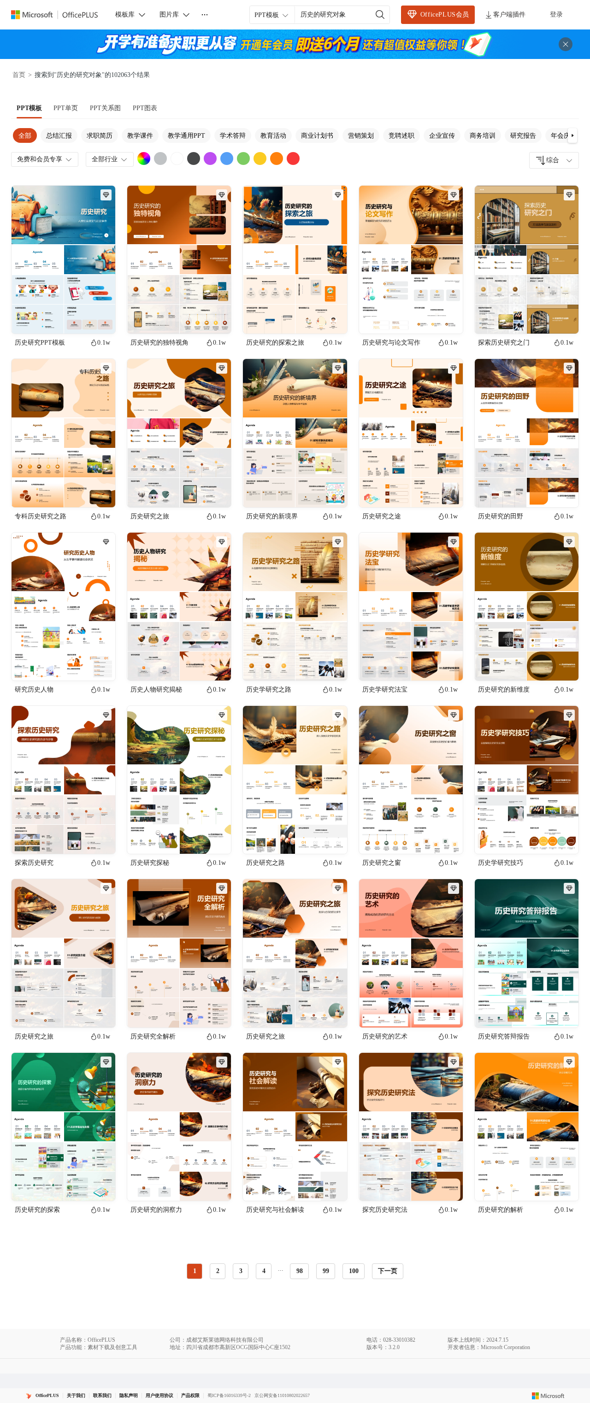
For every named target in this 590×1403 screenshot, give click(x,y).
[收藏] (78, 319)
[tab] (29, 108)
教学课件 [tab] (140, 135)
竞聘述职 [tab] (401, 135)
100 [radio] (354, 1271)
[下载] (100, 319)
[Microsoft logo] (548, 1395)
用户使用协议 (159, 1395)
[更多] (204, 15)
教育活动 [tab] (273, 135)
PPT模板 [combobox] (266, 15)
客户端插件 (509, 14)
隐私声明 (128, 1395)
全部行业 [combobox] (105, 159)
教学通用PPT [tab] (186, 135)
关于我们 (76, 1395)
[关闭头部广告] (565, 44)
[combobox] (554, 160)
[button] (572, 135)
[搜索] (380, 15)
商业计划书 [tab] (317, 135)
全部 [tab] (24, 135)
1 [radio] (194, 1271)
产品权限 (190, 1395)
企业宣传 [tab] (442, 135)
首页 (18, 74)
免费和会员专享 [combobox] (39, 159)
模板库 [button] (125, 14)
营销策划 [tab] (361, 135)
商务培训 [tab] (483, 135)
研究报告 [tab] (523, 135)
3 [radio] (240, 1271)
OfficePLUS (47, 1395)
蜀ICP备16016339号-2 (229, 1395)
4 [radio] (264, 1271)
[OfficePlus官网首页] (60, 15)
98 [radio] (299, 1271)
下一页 (387, 1271)
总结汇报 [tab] (59, 135)
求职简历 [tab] (99, 135)
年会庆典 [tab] (564, 135)
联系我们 (102, 1395)
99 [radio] (326, 1271)
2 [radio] (217, 1271)
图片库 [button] (169, 14)
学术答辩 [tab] (233, 135)
